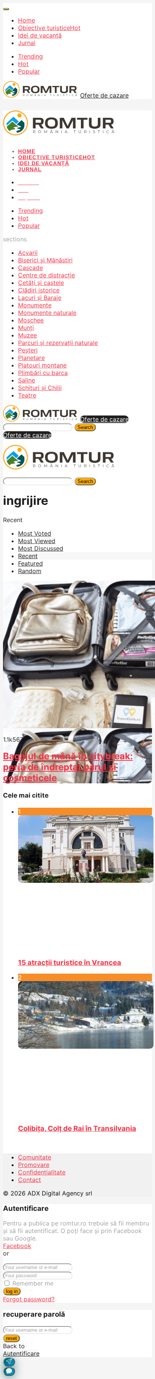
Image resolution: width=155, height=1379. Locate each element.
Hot (23, 64)
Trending (30, 56)
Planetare (31, 357)
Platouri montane (42, 365)
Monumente (35, 305)
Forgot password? (29, 1299)
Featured (30, 563)
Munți (26, 327)
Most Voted (34, 533)
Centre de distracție (46, 275)
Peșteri (28, 350)
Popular (29, 71)
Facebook (17, 1246)
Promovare (33, 1164)
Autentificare (21, 1353)
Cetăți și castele (41, 282)
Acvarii (28, 252)
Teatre (27, 395)
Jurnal (26, 43)
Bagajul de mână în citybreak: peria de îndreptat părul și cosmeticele (68, 767)
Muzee (27, 335)
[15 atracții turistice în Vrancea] (85, 883)
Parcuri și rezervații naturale (58, 342)
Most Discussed (40, 548)
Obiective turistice (49, 28)
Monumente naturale (47, 312)
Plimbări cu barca (43, 372)
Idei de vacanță (40, 35)
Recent (28, 556)
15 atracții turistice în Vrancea (69, 962)
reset (11, 1338)
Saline (26, 380)
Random (29, 571)
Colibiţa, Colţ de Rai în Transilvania (77, 1128)
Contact (29, 1179)
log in (12, 1291)
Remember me (32, 1283)
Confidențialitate (41, 1172)
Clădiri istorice (38, 290)
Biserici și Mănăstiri (45, 260)
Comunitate (34, 1157)
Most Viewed (36, 541)
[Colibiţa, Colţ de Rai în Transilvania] (85, 1049)
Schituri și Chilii (40, 387)
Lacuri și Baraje (39, 297)
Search (85, 427)
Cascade (30, 267)
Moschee (31, 320)
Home (26, 20)
